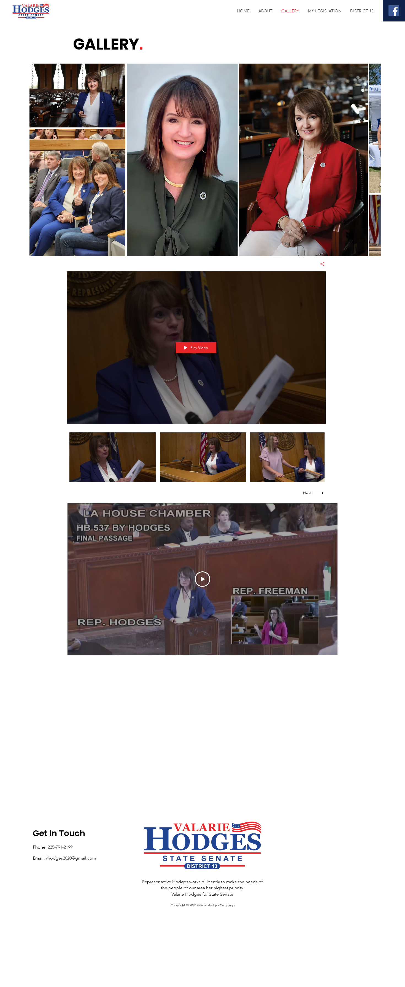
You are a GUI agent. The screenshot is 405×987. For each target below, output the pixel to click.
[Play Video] (112, 457)
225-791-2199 (60, 847)
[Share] (320, 264)
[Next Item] (372, 159)
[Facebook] (393, 10)
